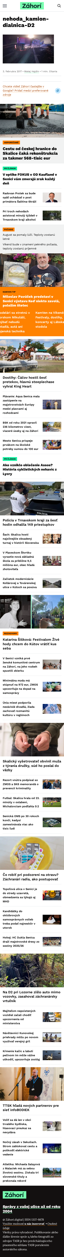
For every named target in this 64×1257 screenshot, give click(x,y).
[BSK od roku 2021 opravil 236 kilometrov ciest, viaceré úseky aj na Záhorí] (52, 427)
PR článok (10, 168)
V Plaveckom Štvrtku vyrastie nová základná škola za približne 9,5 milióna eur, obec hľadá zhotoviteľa (18, 561)
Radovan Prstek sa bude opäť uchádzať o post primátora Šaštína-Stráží (19, 197)
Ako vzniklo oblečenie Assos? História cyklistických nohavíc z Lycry (30, 469)
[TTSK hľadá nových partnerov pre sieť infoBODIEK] (32, 1084)
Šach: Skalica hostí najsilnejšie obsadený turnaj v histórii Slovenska (21, 538)
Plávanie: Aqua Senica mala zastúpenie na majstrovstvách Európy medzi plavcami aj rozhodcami (21, 404)
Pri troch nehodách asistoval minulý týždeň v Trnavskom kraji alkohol (20, 215)
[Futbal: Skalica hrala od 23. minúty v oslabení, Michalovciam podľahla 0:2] (52, 802)
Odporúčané (11, 142)
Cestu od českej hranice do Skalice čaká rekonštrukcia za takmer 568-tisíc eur (30, 153)
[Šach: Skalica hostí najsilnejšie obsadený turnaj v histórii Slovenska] (52, 539)
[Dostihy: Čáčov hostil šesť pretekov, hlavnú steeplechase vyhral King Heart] (32, 356)
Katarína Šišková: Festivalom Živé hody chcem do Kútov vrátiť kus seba (31, 643)
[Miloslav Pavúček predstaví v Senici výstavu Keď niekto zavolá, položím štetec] (32, 270)
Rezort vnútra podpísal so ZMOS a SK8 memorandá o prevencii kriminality (21, 784)
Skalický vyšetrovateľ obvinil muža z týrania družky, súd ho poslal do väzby (32, 765)
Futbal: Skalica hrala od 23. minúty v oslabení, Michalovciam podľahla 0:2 (21, 802)
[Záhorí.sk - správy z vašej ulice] (32, 5)
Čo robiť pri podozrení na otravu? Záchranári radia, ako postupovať (31, 877)
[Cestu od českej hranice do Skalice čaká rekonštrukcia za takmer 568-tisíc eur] (32, 120)
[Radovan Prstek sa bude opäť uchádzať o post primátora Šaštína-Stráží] (52, 197)
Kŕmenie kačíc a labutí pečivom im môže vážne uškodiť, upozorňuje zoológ (21, 1055)
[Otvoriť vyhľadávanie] (59, 6)
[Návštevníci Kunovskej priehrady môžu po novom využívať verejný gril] (52, 1037)
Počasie (8, 229)
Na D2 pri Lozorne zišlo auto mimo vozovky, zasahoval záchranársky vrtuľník (31, 996)
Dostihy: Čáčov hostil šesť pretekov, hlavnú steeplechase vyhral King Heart (28, 381)
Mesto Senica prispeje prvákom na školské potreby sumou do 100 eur (20, 445)
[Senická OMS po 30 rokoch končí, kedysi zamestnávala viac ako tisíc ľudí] (52, 822)
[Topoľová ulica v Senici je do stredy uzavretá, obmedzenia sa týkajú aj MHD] (52, 895)
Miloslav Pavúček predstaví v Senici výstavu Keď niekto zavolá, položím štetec (31, 300)
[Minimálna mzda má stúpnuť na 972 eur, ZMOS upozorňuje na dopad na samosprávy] (52, 687)
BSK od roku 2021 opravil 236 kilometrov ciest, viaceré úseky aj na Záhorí (20, 427)
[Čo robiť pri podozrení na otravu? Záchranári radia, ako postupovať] (32, 853)
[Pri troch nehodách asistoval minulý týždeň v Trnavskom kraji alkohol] (52, 215)
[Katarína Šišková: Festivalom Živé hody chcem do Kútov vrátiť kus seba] (32, 611)
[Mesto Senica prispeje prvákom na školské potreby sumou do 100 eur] (52, 445)
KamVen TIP (9, 292)
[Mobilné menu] (5, 6)
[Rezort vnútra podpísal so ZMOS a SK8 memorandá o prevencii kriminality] (52, 784)
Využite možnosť (24, 1223)
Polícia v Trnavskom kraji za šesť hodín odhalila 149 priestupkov (30, 522)
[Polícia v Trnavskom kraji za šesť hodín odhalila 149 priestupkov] (32, 498)
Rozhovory (10, 633)
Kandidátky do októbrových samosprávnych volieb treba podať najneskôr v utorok (19, 919)
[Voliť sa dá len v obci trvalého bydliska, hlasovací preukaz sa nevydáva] (52, 1126)
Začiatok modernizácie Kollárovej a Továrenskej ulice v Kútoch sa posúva (20, 583)
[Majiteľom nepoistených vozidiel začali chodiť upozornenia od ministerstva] (52, 1017)
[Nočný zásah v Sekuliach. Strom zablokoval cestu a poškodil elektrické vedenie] (52, 1148)
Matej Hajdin (31, 71)
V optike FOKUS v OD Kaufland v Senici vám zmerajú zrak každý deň (30, 178)
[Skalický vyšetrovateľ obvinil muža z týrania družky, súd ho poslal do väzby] (32, 739)
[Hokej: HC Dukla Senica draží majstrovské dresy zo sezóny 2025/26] (52, 942)
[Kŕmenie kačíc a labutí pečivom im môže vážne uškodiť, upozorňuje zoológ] (52, 1055)
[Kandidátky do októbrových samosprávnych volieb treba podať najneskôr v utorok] (52, 920)
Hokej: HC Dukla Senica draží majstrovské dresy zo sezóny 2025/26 (21, 941)
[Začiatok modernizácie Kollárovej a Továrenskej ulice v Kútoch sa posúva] (52, 583)
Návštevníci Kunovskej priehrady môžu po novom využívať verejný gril (20, 1037)
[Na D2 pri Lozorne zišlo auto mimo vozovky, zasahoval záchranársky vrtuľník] (32, 970)
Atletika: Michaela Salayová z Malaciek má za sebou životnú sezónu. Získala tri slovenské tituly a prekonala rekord (21, 1172)
